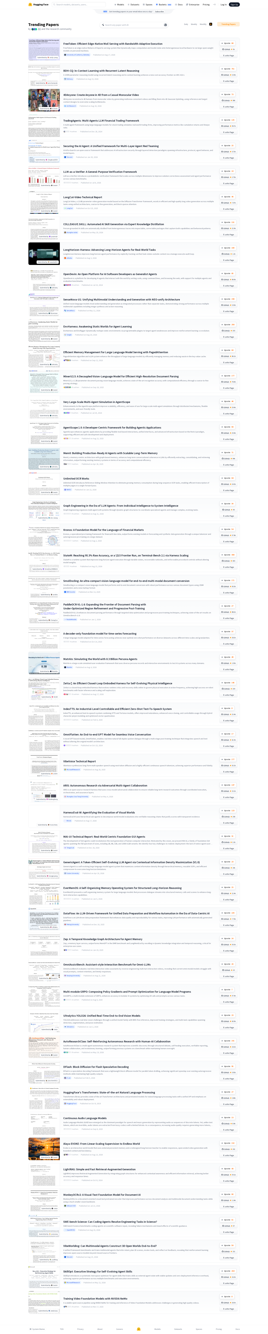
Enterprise (194, 4)
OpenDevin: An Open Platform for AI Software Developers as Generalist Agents (110, 274)
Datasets (135, 4)
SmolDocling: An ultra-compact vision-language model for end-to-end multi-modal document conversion (126, 581)
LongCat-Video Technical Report (82, 197)
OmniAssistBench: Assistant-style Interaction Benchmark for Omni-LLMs (107, 964)
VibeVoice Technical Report (79, 761)
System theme (38, 1329)
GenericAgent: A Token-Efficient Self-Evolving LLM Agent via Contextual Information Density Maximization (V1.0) (131, 862)
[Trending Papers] (210, 24)
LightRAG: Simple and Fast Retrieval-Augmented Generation (99, 1169)
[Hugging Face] (139, 1329)
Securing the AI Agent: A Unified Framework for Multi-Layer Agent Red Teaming (111, 146)
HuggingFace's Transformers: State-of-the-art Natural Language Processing (109, 1092)
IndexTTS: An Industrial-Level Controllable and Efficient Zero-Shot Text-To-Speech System (117, 709)
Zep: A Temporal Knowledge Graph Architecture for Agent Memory (102, 939)
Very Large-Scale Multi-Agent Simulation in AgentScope (96, 402)
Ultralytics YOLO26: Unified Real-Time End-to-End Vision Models (101, 1015)
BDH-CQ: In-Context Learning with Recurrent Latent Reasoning (101, 70)
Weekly (194, 24)
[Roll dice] (165, 25)
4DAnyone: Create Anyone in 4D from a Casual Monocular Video (101, 95)
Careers (119, 1329)
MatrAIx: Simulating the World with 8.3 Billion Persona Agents (100, 659)
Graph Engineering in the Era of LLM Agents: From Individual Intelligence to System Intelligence (120, 505)
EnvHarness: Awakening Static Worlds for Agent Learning (97, 326)
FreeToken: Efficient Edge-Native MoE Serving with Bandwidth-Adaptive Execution (112, 43)
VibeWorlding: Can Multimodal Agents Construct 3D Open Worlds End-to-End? (110, 1246)
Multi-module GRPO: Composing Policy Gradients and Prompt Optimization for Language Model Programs (127, 991)
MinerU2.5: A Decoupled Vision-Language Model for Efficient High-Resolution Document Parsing (121, 376)
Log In (224, 4)
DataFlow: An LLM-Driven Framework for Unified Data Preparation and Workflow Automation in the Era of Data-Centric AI (136, 913)
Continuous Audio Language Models (85, 1118)
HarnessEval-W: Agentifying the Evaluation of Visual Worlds (99, 812)
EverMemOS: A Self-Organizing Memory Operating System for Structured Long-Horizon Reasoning (122, 888)
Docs (180, 4)
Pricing (206, 4)
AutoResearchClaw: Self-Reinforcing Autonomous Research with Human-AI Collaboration (117, 1041)
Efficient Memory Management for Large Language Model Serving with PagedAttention (115, 352)
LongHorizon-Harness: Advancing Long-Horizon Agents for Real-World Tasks (109, 249)
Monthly (203, 24)
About (99, 1329)
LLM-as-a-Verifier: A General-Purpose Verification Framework (100, 171)
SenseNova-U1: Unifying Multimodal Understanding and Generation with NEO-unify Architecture (121, 299)
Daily (186, 24)
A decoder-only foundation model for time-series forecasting (99, 633)
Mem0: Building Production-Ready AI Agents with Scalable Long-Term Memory (110, 453)
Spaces (149, 4)
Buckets (165, 4)
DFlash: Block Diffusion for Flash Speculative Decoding (96, 1067)
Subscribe (159, 11)
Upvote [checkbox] (228, 43)
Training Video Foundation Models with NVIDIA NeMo (95, 1298)
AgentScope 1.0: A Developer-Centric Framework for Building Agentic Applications (112, 427)
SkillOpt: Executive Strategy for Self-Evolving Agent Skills (97, 1271)
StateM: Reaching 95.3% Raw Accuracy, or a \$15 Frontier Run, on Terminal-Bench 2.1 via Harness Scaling (126, 555)
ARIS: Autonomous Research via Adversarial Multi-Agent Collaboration (105, 785)
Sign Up (234, 4)
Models (120, 4)
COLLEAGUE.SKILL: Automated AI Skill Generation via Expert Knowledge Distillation (113, 224)
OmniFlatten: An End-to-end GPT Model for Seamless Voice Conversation (107, 734)
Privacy (80, 1329)
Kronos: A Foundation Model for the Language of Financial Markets (103, 530)
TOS (62, 1329)
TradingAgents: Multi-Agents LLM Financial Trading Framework (101, 120)
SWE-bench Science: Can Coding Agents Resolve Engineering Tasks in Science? (110, 1221)
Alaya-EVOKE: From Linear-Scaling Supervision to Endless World (101, 1143)
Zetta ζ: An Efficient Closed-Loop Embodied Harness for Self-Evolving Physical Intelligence (117, 683)
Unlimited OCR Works (76, 478)
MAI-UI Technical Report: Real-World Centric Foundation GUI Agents (104, 836)
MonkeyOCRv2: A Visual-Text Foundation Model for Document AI (102, 1194)
